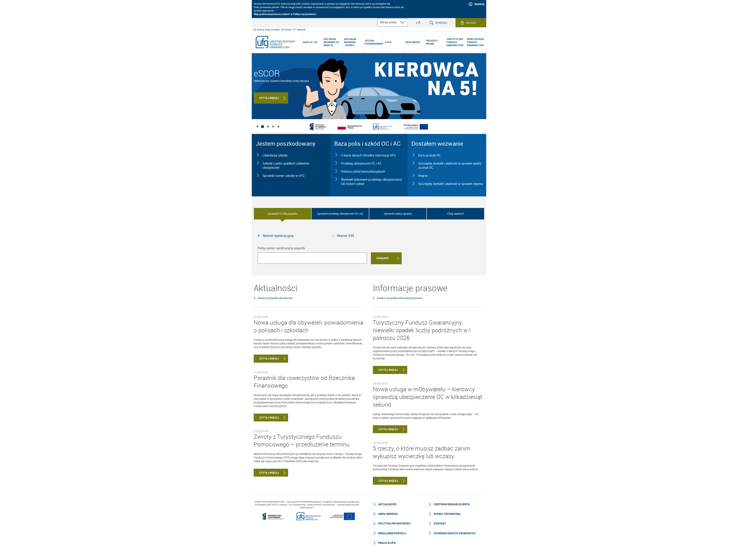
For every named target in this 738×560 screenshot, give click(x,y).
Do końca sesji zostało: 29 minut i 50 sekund (279, 29)
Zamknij (479, 4)
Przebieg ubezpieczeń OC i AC (361, 163)
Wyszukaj (441, 22)
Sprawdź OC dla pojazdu (282, 213)
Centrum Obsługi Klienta (452, 504)
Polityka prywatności (394, 523)
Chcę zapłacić (455, 213)
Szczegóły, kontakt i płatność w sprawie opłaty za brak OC (449, 165)
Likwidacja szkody (275, 155)
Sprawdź (382, 258)
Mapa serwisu (388, 514)
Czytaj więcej (269, 98)
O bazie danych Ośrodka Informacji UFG (368, 155)
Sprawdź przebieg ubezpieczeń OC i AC (340, 213)
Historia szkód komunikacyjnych (363, 171)
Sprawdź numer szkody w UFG (283, 176)
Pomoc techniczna (447, 514)
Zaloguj (471, 22)
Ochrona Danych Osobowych (454, 533)
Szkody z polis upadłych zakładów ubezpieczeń (286, 165)
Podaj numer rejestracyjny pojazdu (281, 248)
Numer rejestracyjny (278, 235)
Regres (423, 176)
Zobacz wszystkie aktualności (275, 298)
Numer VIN (345, 235)
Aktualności (387, 504)
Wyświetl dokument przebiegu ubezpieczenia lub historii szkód (371, 181)
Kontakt (440, 523)
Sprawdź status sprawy (398, 213)
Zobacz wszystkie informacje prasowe (399, 298)
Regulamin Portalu (392, 533)
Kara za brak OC (429, 155)
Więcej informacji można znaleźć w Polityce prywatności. (285, 14)
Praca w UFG (387, 543)
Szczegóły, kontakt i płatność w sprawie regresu (450, 184)
